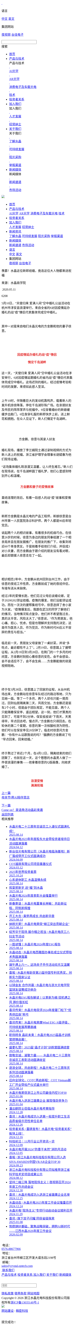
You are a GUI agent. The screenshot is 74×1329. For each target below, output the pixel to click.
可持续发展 (29, 236)
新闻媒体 (15, 169)
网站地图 (33, 1293)
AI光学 (13, 213)
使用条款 (20, 1293)
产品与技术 (16, 58)
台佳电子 (17, 34)
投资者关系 (16, 99)
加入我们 (15, 104)
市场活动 (28, 245)
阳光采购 (44, 236)
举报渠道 (57, 236)
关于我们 (15, 128)
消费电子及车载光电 (44, 213)
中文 (5, 18)
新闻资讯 (15, 231)
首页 (12, 54)
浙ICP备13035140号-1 (25, 1302)
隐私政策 (8, 1293)
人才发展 (15, 227)
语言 (12, 249)
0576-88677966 (11, 1248)
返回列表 (8, 814)
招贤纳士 (28, 227)
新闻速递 (15, 245)
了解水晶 (15, 236)
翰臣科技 (22, 1310)
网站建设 (8, 1310)
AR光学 (24, 213)
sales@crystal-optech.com (17, 1265)
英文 (11, 18)
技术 (61, 213)
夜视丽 (6, 34)
